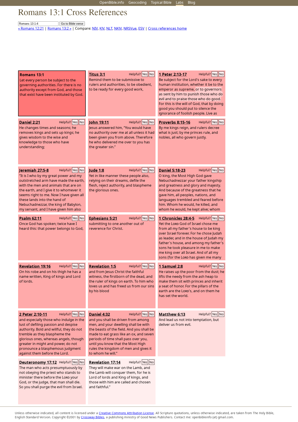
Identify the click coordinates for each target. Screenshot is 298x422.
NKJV (118, 28)
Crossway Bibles (92, 417)
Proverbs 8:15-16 (174, 122)
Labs (179, 2)
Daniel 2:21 (29, 122)
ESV (141, 28)
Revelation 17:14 (104, 362)
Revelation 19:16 (35, 266)
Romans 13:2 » (59, 28)
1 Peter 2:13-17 (173, 74)
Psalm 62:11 (30, 218)
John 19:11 (99, 122)
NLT (109, 28)
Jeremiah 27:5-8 (34, 170)
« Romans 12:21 (31, 28)
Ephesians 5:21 (103, 218)
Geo (137, 2)
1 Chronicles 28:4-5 (176, 218)
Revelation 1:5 (102, 266)
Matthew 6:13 (172, 314)
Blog (191, 2)
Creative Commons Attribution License (126, 413)
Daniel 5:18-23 (172, 170)
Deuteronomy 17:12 (38, 362)
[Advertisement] (254, 39)
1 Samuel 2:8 (171, 266)
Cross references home (167, 28)
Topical (161, 2)
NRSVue (130, 28)
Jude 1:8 (96, 170)
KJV (101, 28)
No (151, 74)
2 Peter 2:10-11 (33, 314)
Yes (144, 74)
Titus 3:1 (97, 74)
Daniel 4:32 (99, 314)
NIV (95, 28)
